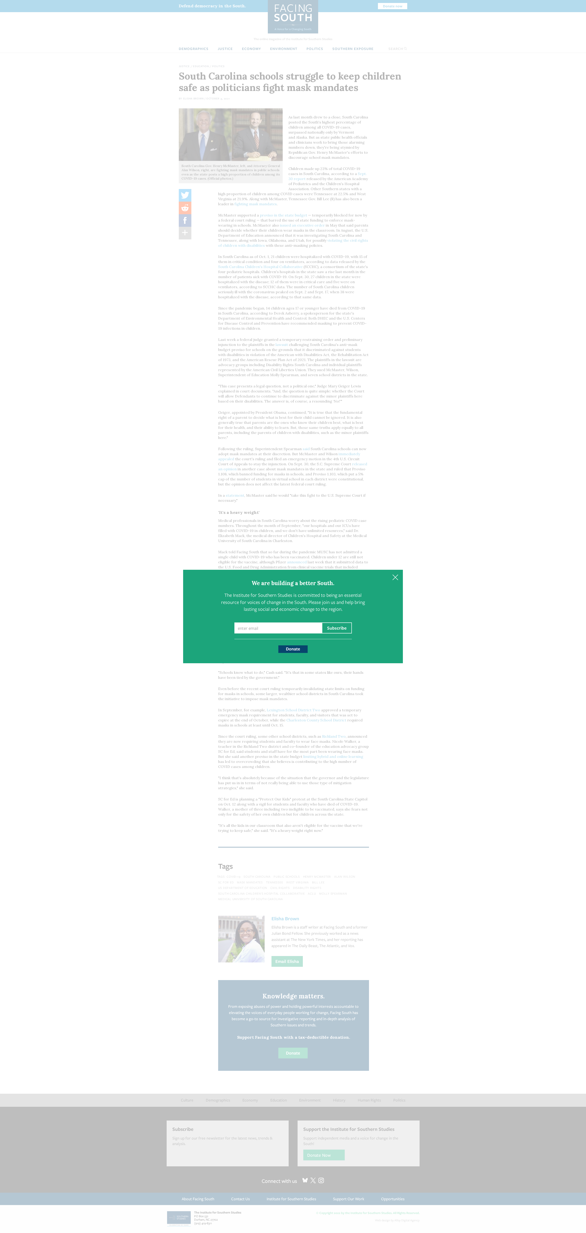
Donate (293, 649)
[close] (395, 577)
